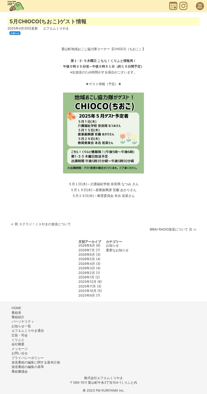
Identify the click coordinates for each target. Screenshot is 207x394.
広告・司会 (20, 335)
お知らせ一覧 (21, 326)
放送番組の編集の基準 (28, 367)
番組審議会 (20, 371)
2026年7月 (86, 250)
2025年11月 (87, 286)
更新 (22, 28)
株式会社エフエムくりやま (103, 378)
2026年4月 (86, 264)
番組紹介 (18, 317)
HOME (16, 308)
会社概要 (18, 344)
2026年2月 (86, 273)
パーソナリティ (23, 321)
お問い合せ (20, 353)
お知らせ (15, 33)
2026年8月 (86, 245)
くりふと (18, 340)
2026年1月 (86, 277)
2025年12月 (87, 282)
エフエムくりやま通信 (28, 331)
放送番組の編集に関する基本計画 (36, 362)
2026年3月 (86, 268)
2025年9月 (86, 295)
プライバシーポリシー (28, 358)
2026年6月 (86, 254)
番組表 (16, 313)
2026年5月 (86, 259)
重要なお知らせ (117, 250)
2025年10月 (87, 291)
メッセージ (20, 349)
